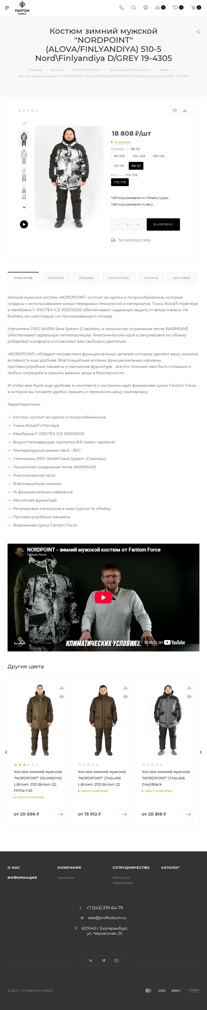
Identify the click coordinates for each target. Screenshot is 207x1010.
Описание (23, 278)
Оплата (151, 278)
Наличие (56, 278)
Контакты (66, 878)
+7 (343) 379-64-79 (104, 908)
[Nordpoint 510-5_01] (69, 177)
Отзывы (86, 278)
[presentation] (24, 123)
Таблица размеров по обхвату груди (139, 198)
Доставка (182, 278)
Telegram (103, 960)
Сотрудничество (131, 867)
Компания (69, 867)
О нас (14, 867)
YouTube (116, 960)
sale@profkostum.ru (107, 917)
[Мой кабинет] (145, 8)
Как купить (119, 278)
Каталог (170, 867)
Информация (22, 878)
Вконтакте (90, 960)
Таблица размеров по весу (132, 204)
